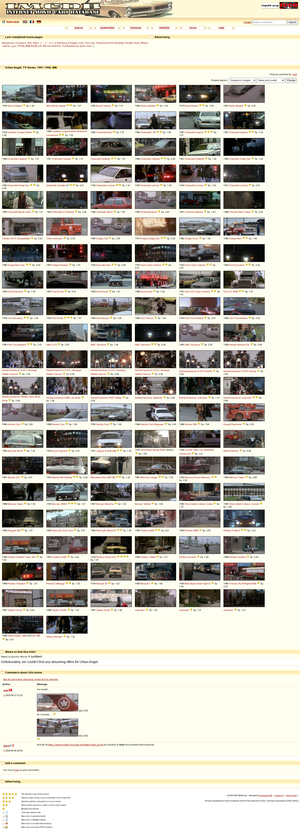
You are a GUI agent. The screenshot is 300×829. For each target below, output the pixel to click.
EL (248, 344)
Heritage (32, 370)
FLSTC (23, 370)
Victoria (157, 265)
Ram (239, 238)
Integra (18, 105)
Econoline (239, 265)
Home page (12, 21)
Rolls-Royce (190, 583)
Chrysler (189, 212)
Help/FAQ (164, 27)
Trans (28, 557)
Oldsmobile (191, 504)
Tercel (106, 610)
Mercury (144, 477)
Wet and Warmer (52, 46)
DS (11, 238)
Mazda (11, 477)
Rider (78, 397)
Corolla (63, 610)
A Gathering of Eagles (66, 42)
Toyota (11, 610)
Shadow (63, 265)
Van (248, 158)
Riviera (194, 105)
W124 (111, 477)
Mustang (18, 318)
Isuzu (55, 450)
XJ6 (107, 450)
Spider (62, 105)
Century (107, 105)
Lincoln (188, 449)
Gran (65, 530)
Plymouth (57, 530)
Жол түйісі (33, 42)
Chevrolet (101, 132)
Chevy (242, 158)
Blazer (70, 212)
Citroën (6, 238)
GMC (49, 344)
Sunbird (192, 557)
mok (294, 74)
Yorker (247, 212)
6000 (151, 530)
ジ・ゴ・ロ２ (46, 42)
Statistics (135, 27)
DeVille (28, 132)
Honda (11, 424)
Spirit (206, 583)
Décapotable (23, 238)
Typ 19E (35, 635)
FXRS (67, 397)
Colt (106, 238)
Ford (98, 265)
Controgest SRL (265, 795)
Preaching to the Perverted (110, 42)
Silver (200, 583)
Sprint (110, 212)
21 (15, 238)
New (241, 212)
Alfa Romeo (52, 105)
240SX (63, 504)
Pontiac (144, 530)
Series (235, 450)
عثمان (13, 46)
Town (196, 449)
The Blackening (70, 46)
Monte (21, 212)
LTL (230, 291)
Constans (21, 42)
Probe (60, 318)
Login (248, 22)
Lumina (111, 185)
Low (72, 397)
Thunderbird (196, 318)
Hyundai (12, 450)
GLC (18, 477)
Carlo (28, 212)
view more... (87, 46)
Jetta (24, 635)
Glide (5, 400)
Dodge (99, 238)
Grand (197, 477)
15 (55, 344)
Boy (210, 371)
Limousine (52, 135)
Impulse (63, 450)
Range (156, 449)
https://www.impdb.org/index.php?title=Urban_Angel (75, 744)
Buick (99, 105)
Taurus (149, 318)
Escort (60, 291)
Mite (254, 583)
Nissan (56, 504)
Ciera (209, 504)
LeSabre (151, 105)
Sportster (157, 397)
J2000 (152, 557)
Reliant (110, 530)
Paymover (236, 424)
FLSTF (200, 371)
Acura (11, 105)
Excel (20, 450)
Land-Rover (146, 449)
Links (221, 27)
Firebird (236, 530)
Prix (114, 557)
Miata (69, 477)
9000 (235, 291)
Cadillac (12, 132)
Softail (5, 374)
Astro (109, 132)
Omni (195, 238)
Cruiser (255, 504)
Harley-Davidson (238, 344)
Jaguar (100, 450)
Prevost (50, 583)
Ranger (105, 318)
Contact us (279, 795)
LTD (192, 291)
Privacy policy (291, 795)
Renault (100, 583)
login (16, 770)
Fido (81, 42)
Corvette (61, 185)
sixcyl (6, 745)
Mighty (247, 583)
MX (61, 477)
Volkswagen (14, 635)
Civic (17, 424)
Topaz (241, 477)
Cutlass (202, 504)
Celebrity (105, 158)
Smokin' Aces (132, 42)
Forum (193, 27)
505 (18, 530)
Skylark (239, 105)
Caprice (199, 132)
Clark (49, 238)
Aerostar (105, 265)
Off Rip (21, 46)
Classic (13, 374)
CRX (194, 424)
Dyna (31, 396)
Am (34, 557)
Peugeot (12, 530)
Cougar (154, 477)
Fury (70, 530)
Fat (206, 371)
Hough (227, 424)
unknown (58, 238)
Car (201, 449)
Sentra (146, 504)
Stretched (82, 131)
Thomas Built (236, 583)
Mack (226, 450)
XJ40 (112, 450)
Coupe (20, 132)
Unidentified (107, 27)
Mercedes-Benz (99, 477)
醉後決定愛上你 (33, 46)
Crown (149, 265)
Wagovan (159, 424)
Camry (18, 610)
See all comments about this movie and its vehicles (30, 679)
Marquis (205, 477)
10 (65, 212)
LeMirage (60, 583)
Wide (37, 396)
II (209, 583)
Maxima (109, 504)
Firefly (63, 557)
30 (154, 132)
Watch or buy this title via (14, 656)
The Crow (90, 42)
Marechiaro (8, 42)
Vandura (101, 344)
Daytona (198, 212)
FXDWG (24, 396)
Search (78, 27)
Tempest (20, 583)
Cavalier (22, 158)
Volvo (49, 636)
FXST (111, 397)
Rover (163, 449)
